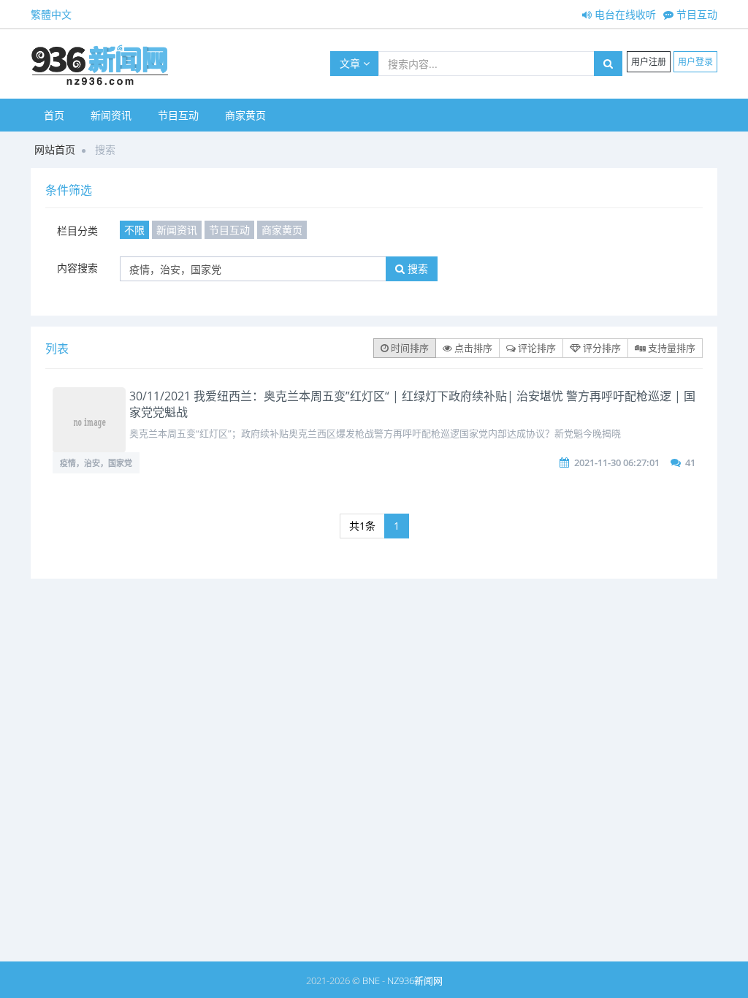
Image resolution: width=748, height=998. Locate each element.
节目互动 (695, 14)
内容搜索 (77, 268)
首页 (54, 115)
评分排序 (601, 347)
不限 (134, 230)
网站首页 (54, 149)
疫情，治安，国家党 (96, 462)
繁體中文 (51, 14)
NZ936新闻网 (415, 980)
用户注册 (648, 62)
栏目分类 (77, 230)
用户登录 (695, 62)
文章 (351, 63)
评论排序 (536, 347)
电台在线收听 (624, 14)
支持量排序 (670, 347)
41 (690, 462)
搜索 (416, 268)
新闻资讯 (111, 115)
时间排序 (409, 347)
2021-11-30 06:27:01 (617, 462)
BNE (371, 980)
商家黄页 (245, 115)
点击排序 (472, 347)
